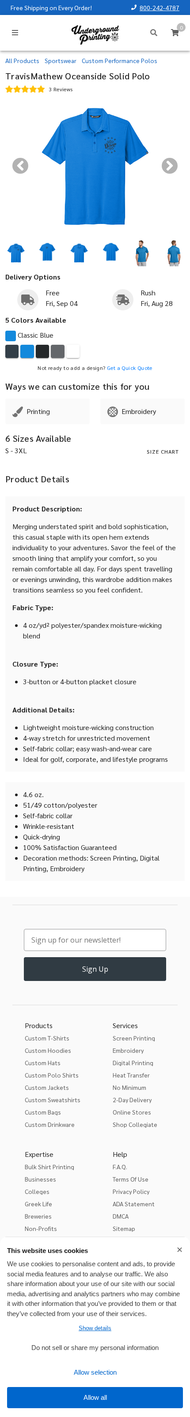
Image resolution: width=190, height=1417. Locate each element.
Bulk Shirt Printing (49, 1167)
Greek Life (38, 1204)
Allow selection (95, 1372)
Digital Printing (133, 1062)
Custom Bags (43, 1112)
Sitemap (124, 1228)
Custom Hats (43, 1062)
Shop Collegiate (135, 1124)
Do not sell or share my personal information (95, 1347)
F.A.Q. (120, 1167)
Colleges (37, 1191)
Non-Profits (41, 1228)
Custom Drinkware (50, 1124)
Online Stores (132, 1112)
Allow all (95, 1397)
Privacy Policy (131, 1191)
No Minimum (129, 1087)
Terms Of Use (130, 1179)
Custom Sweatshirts (52, 1100)
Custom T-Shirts (47, 1038)
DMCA (121, 1216)
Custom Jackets (47, 1087)
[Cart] (175, 32)
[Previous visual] (20, 166)
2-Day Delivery (132, 1100)
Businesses (40, 1179)
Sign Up (95, 969)
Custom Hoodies (48, 1050)
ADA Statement (134, 1204)
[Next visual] (170, 166)
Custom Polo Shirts (52, 1075)
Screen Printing (134, 1038)
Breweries (38, 1216)
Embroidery (128, 1050)
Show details (95, 1328)
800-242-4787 (159, 7)
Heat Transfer (131, 1075)
